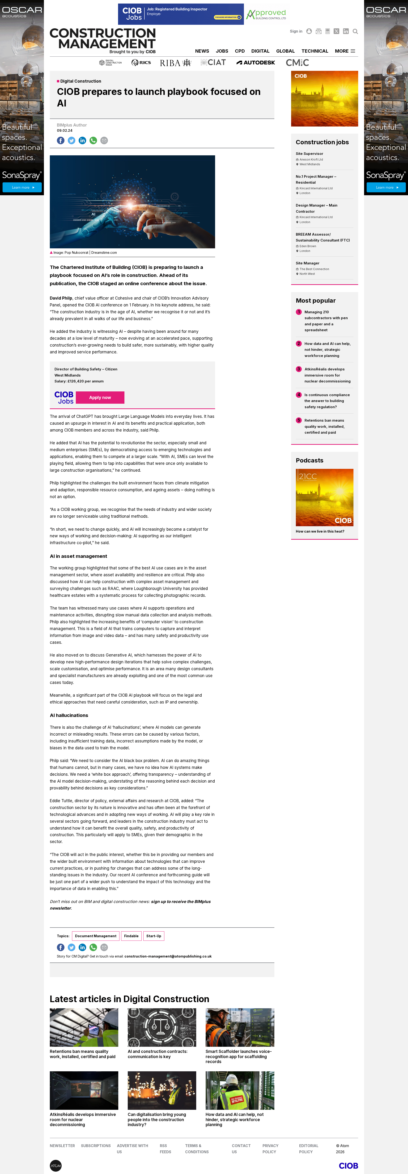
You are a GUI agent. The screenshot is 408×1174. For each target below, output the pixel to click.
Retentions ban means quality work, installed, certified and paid (325, 426)
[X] (336, 31)
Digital (260, 51)
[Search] (355, 31)
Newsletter (62, 1146)
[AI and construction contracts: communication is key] (162, 1027)
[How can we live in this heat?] (324, 497)
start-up (153, 936)
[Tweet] (71, 140)
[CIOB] (281, 1166)
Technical (315, 51)
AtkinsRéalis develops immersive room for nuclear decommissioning (328, 375)
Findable (131, 936)
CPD (240, 51)
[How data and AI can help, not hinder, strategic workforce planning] (240, 1090)
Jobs (222, 51)
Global (285, 51)
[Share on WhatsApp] (93, 140)
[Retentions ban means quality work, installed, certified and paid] (84, 1027)
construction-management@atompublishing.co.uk (168, 956)
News (202, 51)
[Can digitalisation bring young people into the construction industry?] (162, 1090)
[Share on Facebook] (60, 140)
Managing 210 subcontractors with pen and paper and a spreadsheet (326, 321)
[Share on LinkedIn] (82, 140)
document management (95, 936)
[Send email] (104, 140)
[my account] (309, 31)
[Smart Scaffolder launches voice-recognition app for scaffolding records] (240, 1027)
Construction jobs (322, 142)
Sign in (296, 31)
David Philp (61, 298)
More (342, 51)
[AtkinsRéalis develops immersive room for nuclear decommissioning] (84, 1090)
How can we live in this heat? (320, 531)
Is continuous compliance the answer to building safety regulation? (327, 401)
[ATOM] (127, 1166)
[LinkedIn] (346, 31)
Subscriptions (96, 1146)
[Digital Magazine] (327, 31)
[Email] (318, 31)
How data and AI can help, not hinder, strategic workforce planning (328, 349)
